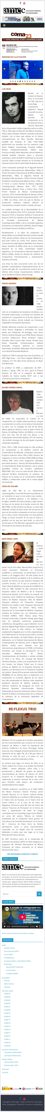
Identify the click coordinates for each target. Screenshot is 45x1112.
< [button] (4, 69)
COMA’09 (7, 1046)
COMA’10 (7, 1043)
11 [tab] (34, 81)
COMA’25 (7, 994)
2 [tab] (13, 81)
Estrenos (7, 987)
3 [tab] (15, 81)
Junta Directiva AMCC (11, 951)
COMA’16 (7, 1023)
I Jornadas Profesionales (12, 1056)
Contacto (5, 1072)
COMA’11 (7, 1039)
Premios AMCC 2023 (11, 1065)
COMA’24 (7, 997)
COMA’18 (7, 1016)
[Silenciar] (37, 926)
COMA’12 (7, 1036)
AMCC (4, 945)
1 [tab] (10, 81)
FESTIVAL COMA (7, 991)
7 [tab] (25, 81)
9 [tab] (29, 81)
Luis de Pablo (10, 970)
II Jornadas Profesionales (12, 1052)
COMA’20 (7, 1010)
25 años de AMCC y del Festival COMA (17, 961)
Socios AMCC (8, 954)
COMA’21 (7, 1007)
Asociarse (5, 1069)
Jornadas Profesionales (10, 1050)
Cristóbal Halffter (12, 974)
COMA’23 (7, 1000)
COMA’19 (7, 1013)
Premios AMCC (7, 1059)
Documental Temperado (14, 967)
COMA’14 (7, 1029)
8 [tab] (27, 81)
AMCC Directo (9, 984)
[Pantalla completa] (40, 926)
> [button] (40, 69)
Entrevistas (8, 964)
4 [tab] (17, 81)
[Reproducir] (5, 926)
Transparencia (9, 958)
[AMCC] (21, 864)
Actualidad (6, 978)
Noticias (7, 981)
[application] (22, 917)
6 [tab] (22, 81)
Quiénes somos (9, 948)
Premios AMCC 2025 (11, 1062)
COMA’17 (7, 1020)
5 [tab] (20, 81)
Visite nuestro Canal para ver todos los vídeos (18, 933)
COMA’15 (7, 1026)
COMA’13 (7, 1033)
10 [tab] (32, 81)
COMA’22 (7, 1003)
